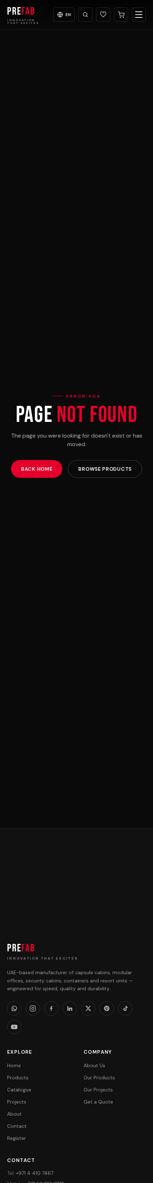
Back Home (36, 469)
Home (14, 1065)
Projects (16, 1102)
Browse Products (105, 469)
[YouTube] (14, 1027)
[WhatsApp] (14, 1008)
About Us (94, 1065)
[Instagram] (33, 1008)
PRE (21, 948)
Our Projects (98, 1089)
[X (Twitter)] (88, 1008)
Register (16, 1138)
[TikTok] (125, 1008)
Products (17, 1077)
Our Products (99, 1077)
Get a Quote (77, 905)
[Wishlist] (103, 14)
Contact (17, 1126)
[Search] (85, 14)
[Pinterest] (107, 1008)
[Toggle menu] (139, 14)
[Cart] (121, 14)
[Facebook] (51, 1008)
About (14, 1114)
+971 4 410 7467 (30, 1173)
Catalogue (19, 1089)
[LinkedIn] (70, 1008)
